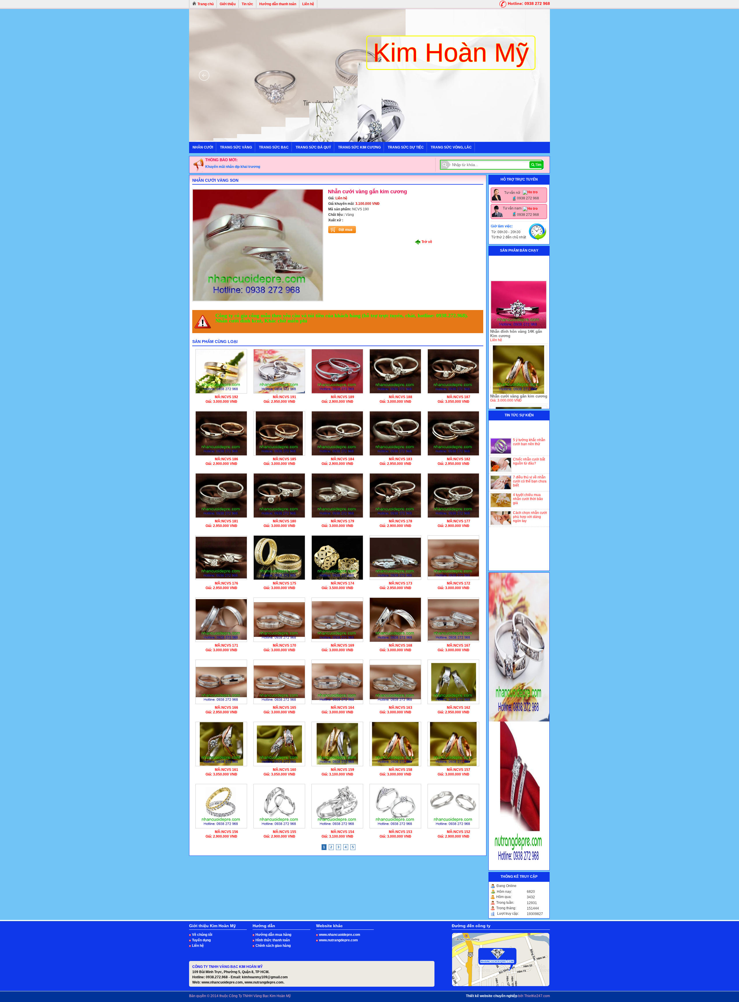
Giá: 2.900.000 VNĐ (337, 402)
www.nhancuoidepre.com (339, 935)
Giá (331, 198)
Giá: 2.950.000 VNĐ (279, 402)
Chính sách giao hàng (273, 946)
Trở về (426, 242)
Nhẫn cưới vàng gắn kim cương (518, 373)
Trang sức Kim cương (359, 147)
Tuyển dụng (201, 940)
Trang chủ (205, 4)
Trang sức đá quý (313, 147)
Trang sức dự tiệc (406, 147)
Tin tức (247, 4)
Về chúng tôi (202, 935)
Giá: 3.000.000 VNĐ (221, 402)
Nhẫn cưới (203, 147)
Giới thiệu (228, 4)
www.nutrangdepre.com (338, 940)
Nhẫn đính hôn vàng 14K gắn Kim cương (516, 311)
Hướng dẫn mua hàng (273, 935)
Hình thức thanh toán (272, 940)
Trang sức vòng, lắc (451, 147)
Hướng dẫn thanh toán (277, 4)
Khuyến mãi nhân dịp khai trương (232, 167)
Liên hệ (308, 4)
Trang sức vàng (236, 147)
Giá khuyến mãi (341, 204)
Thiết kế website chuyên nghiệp (491, 996)
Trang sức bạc (274, 147)
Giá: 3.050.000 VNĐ (453, 402)
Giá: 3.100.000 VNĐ (337, 774)
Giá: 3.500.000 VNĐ (337, 588)
